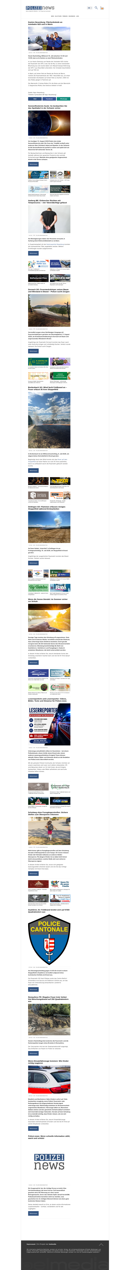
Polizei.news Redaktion (42, 52)
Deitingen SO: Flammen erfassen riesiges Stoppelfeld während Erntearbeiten (46, 508)
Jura (77, 16)
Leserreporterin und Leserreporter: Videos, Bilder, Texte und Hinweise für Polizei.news (47, 700)
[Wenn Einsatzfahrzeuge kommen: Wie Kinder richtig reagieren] (49, 1080)
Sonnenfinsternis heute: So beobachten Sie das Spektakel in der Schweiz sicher (47, 107)
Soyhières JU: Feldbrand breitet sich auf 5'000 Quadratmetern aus (49, 911)
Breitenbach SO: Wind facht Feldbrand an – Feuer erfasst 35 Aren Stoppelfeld (47, 388)
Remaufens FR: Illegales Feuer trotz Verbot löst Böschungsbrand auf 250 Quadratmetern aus (48, 999)
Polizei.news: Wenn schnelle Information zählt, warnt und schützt (49, 1137)
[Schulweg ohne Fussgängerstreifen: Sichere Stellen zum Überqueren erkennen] (49, 831)
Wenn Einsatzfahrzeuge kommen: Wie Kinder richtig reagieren (48, 1062)
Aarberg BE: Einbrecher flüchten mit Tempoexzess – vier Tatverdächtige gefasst (47, 201)
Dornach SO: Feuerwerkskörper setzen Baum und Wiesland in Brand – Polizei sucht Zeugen (49, 290)
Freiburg (65, 16)
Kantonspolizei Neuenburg (55, 244)
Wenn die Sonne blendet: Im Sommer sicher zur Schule (48, 600)
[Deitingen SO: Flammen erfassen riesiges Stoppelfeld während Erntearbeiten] (49, 527)
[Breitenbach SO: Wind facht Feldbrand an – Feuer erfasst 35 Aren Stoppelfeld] (49, 420)
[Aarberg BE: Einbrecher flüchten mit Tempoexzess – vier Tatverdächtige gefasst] (49, 219)
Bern (52, 16)
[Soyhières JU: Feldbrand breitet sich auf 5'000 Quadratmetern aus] (49, 939)
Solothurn (58, 16)
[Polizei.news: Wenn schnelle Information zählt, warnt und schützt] (49, 1162)
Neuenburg (72, 16)
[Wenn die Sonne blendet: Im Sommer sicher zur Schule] (49, 618)
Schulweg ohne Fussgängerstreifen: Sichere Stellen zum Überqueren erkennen (48, 813)
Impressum (31, 1244)
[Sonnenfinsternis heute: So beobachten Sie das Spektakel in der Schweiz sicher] (49, 123)
